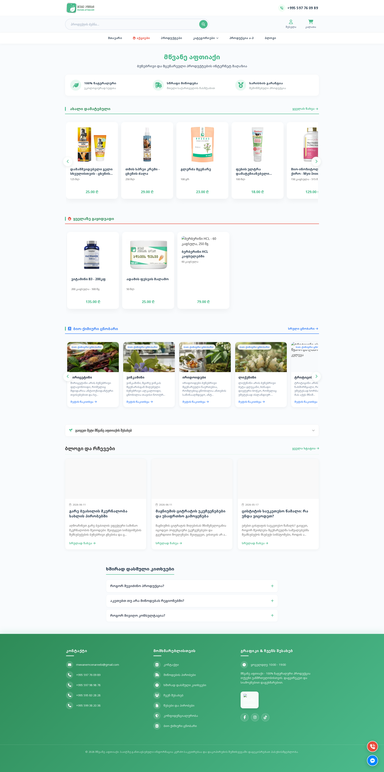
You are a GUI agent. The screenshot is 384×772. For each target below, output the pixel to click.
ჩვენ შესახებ (173, 695)
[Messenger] (372, 760)
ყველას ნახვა (303, 108)
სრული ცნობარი (301, 328)
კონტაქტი (171, 665)
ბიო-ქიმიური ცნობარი (180, 726)
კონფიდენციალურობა (181, 716)
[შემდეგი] (316, 161)
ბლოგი (270, 38)
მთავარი (115, 38)
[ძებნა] (203, 24)
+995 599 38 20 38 (88, 705)
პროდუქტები (171, 38)
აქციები (143, 38)
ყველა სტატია (304, 448)
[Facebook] (245, 717)
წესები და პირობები (179, 705)
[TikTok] (265, 717)
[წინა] (68, 161)
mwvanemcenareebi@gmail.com (97, 665)
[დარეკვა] (372, 746)
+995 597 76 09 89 (88, 675)
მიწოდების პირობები (180, 675)
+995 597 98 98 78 (88, 685)
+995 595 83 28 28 (88, 695)
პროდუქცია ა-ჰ (241, 38)
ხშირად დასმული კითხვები (185, 685)
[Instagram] (255, 717)
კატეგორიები (204, 38)
